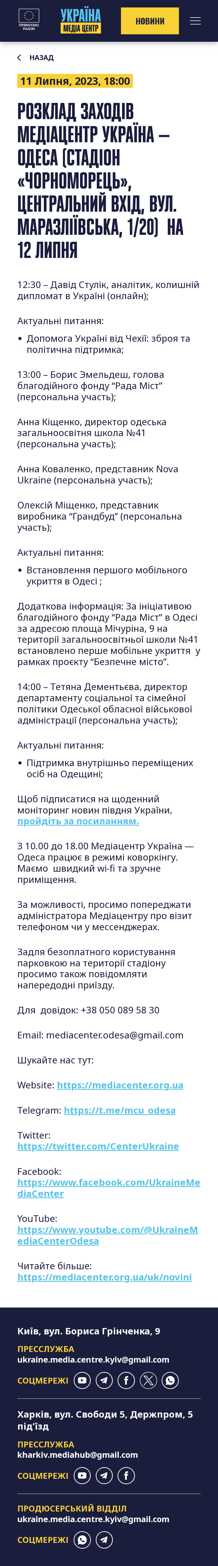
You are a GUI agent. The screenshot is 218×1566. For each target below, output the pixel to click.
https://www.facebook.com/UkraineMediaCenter (108, 1188)
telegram (104, 1380)
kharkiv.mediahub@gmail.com (77, 1454)
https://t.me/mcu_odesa (120, 1110)
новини (150, 21)
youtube (82, 1380)
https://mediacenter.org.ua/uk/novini (104, 1277)
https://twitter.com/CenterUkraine (98, 1146)
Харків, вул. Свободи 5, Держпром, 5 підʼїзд (105, 1420)
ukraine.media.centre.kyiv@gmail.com (93, 1359)
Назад (42, 57)
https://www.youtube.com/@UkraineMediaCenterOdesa (107, 1235)
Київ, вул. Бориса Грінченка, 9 (88, 1331)
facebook (126, 1380)
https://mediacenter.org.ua (120, 1085)
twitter (148, 1380)
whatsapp (170, 1380)
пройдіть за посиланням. (78, 821)
